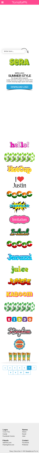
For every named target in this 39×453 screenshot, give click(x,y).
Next (27, 372)
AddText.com (7, 442)
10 (21, 372)
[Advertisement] (19, 27)
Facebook (25, 442)
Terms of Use (17, 451)
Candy (5, 434)
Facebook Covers (9, 436)
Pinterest (25, 445)
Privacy (11, 451)
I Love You (6, 432)
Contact (25, 440)
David (24, 434)
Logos (5, 430)
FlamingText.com (8, 445)
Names (25, 430)
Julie (23, 436)
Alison (24, 432)
